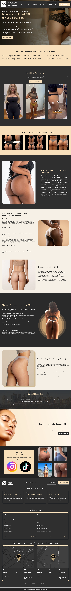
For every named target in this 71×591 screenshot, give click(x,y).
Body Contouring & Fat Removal (10, 519)
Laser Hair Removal (7, 528)
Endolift (54, 404)
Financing (35, 4)
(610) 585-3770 (51, 482)
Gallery (50, 536)
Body (22, 4)
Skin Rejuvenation (40, 534)
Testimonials (34, 536)
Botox (38, 522)
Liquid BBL (5, 517)
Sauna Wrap (5, 534)
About (4, 536)
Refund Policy (43, 583)
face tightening (60, 430)
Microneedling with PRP (42, 528)
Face (28, 4)
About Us (42, 4)
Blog (18, 536)
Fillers (38, 517)
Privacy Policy (27, 583)
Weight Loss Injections (8, 531)
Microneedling (40, 525)
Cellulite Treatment (7, 525)
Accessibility (32, 583)
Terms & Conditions (38, 583)
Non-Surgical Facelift (41, 519)
